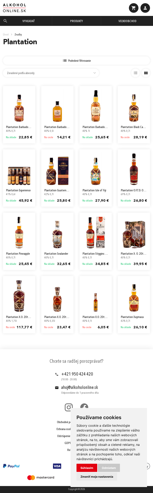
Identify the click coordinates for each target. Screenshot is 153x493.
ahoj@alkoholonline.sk (79, 387)
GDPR (68, 443)
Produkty (76, 21)
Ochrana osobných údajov (70, 429)
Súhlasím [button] (86, 468)
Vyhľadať (29, 21)
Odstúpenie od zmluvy (69, 436)
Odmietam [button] (109, 468)
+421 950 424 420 (77, 374)
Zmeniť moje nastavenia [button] (96, 476)
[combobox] (51, 73)
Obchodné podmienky (69, 422)
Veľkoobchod (127, 21)
